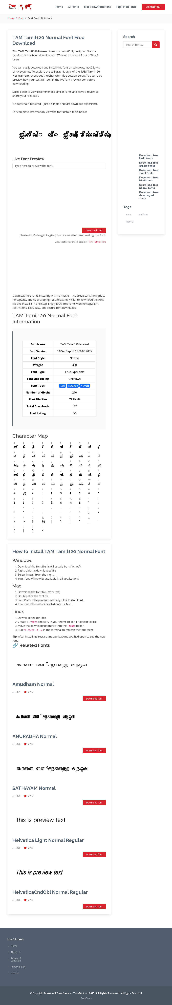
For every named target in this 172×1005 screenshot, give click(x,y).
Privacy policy (18, 967)
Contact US (153, 7)
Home (59, 7)
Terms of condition (16, 959)
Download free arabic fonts (149, 164)
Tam (128, 214)
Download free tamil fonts (149, 172)
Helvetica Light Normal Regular (48, 840)
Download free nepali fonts (149, 186)
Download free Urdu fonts (149, 157)
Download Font (93, 230)
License (15, 973)
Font (20, 18)
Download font (94, 698)
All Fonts (73, 7)
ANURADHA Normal (34, 736)
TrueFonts (86, 998)
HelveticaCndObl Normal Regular (50, 892)
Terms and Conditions (97, 242)
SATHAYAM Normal (34, 788)
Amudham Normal (33, 684)
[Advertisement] (59, 200)
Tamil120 (143, 214)
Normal (130, 221)
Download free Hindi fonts (149, 179)
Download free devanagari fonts (149, 195)
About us (15, 952)
